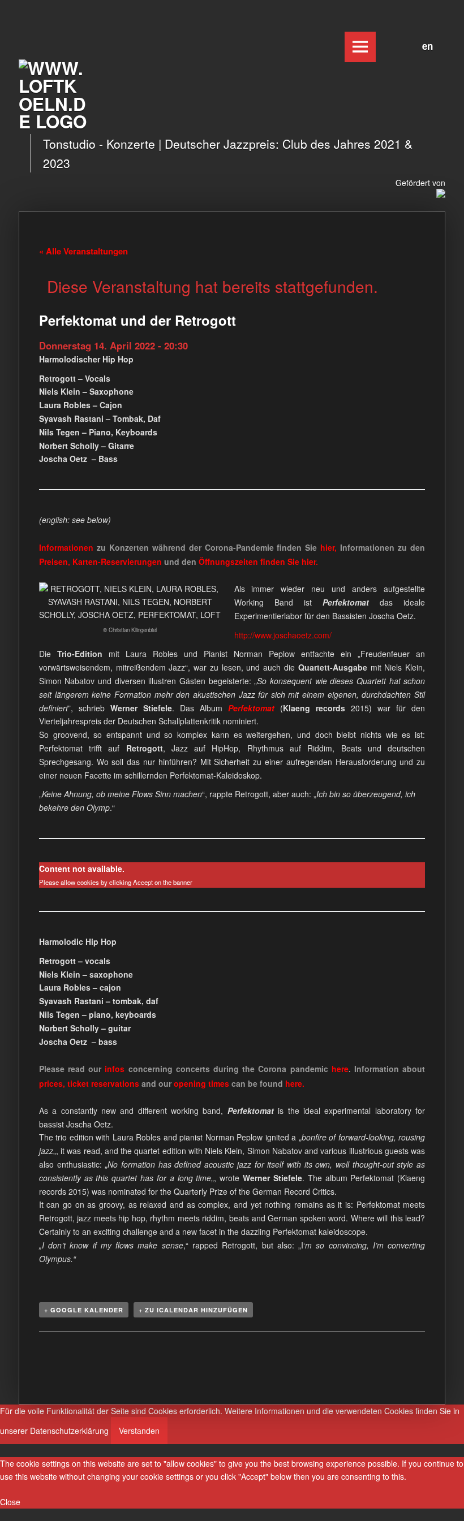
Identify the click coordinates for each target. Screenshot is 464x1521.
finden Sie (250, 561)
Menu (360, 47)
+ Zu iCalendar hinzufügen (193, 1310)
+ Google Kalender (83, 1310)
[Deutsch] (413, 44)
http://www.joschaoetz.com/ (283, 635)
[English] (425, 44)
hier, (328, 547)
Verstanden (139, 1430)
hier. (310, 561)
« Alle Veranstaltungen (83, 251)
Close (10, 1501)
